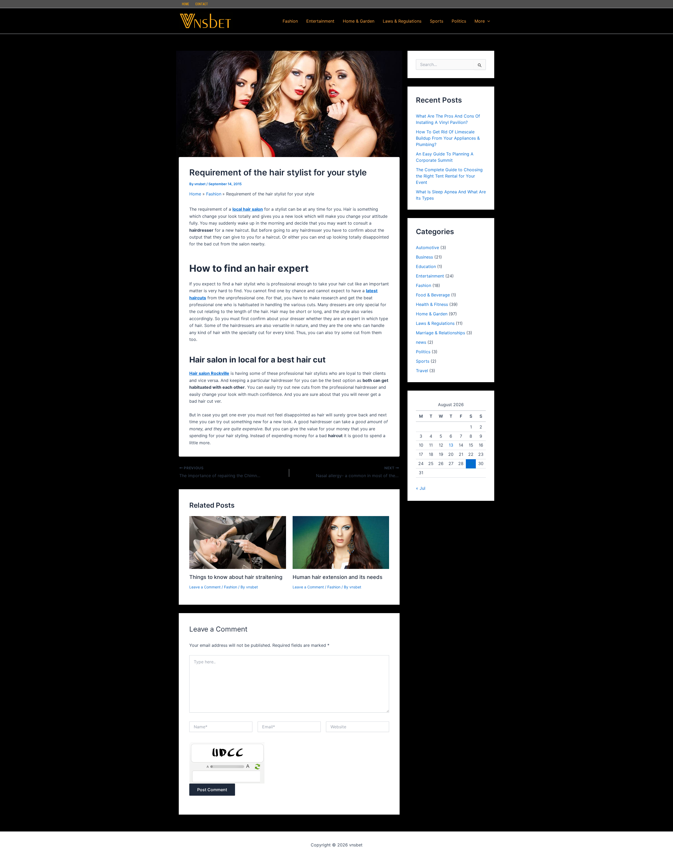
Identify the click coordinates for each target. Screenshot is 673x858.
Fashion (290, 21)
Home (185, 4)
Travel (422, 370)
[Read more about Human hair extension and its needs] (341, 542)
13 (451, 445)
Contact (201, 4)
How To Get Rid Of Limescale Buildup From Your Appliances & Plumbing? (448, 138)
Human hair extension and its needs (338, 577)
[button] (487, 21)
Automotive (427, 247)
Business (424, 257)
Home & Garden (358, 21)
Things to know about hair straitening (235, 577)
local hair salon (247, 209)
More (480, 21)
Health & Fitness (432, 304)
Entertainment (320, 21)
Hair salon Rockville (209, 373)
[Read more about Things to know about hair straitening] (237, 542)
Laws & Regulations (402, 21)
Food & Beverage (433, 294)
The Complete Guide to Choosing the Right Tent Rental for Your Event (449, 176)
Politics (459, 21)
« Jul (420, 488)
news (421, 342)
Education (426, 266)
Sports (436, 21)
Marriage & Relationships (440, 332)
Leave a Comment (205, 587)
